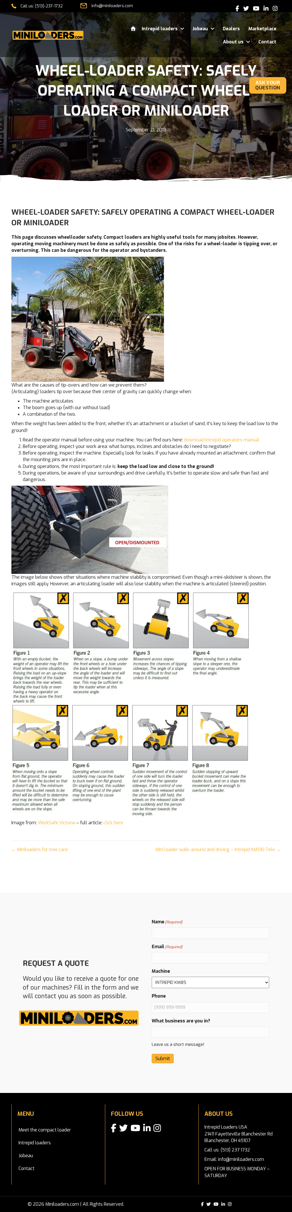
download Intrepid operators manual (221, 440)
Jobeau (26, 1156)
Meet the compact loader (45, 1130)
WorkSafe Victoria (56, 823)
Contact (27, 1168)
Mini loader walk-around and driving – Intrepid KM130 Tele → (218, 850)
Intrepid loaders (35, 1143)
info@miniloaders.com (112, 6)
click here (113, 823)
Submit (162, 1059)
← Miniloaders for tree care (39, 850)
